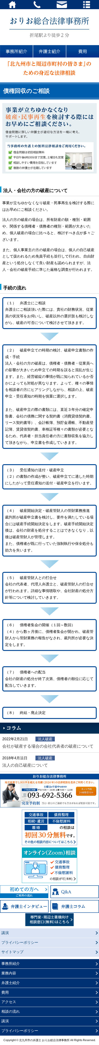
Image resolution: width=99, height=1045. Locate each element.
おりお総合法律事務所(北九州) (49, 27)
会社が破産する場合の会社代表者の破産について (47, 746)
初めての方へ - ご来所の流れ (24, 891)
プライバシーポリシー (19, 942)
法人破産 (45, 739)
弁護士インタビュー (24, 906)
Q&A (74, 891)
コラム (49, 728)
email (62, 4)
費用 (82, 51)
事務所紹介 (16, 51)
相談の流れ (10, 1011)
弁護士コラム (74, 906)
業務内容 (8, 973)
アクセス (8, 1002)
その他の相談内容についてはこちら (49, 827)
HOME (12, 4)
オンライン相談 (49, 865)
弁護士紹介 (49, 51)
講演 (5, 933)
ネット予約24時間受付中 (86, 791)
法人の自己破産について (25, 765)
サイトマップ (12, 952)
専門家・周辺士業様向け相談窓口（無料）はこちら (49, 919)
